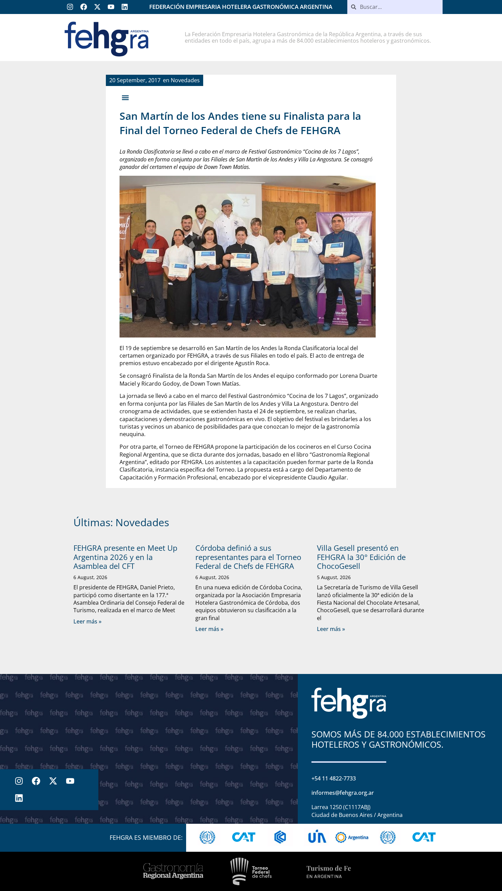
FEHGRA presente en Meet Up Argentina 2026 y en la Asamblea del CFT (125, 557)
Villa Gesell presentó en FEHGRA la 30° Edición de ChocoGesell (361, 557)
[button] (125, 97)
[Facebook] (83, 7)
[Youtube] (111, 7)
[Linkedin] (124, 7)
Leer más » (87, 621)
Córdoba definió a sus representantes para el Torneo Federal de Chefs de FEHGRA (248, 557)
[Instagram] (70, 7)
